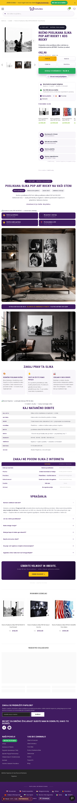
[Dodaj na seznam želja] (23, 611)
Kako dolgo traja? (10, 526)
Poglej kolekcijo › (42, 3)
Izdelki (10, 21)
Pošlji (37, 714)
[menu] (3, 9)
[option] (18, 41)
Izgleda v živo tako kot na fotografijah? (18, 553)
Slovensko (11, 791)
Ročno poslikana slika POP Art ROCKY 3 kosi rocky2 (13, 626)
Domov (4, 21)
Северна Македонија (12, 795)
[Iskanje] (5, 13)
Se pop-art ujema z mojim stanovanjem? (18, 546)
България (28, 795)
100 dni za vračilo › (59, 3)
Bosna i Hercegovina (44, 795)
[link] (13, 687)
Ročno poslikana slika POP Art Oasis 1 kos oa (39, 626)
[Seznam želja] (74, 9)
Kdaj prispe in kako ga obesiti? (14, 532)
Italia (59, 795)
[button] (3, 40)
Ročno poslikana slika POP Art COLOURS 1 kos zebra (64, 626)
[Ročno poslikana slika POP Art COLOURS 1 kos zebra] (64, 609)
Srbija (55, 791)
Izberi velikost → (38, 574)
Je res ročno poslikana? (12, 519)
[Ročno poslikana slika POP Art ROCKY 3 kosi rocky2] (13, 609)
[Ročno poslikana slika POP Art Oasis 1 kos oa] (38, 609)
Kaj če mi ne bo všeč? (11, 539)
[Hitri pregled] (23, 615)
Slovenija (44, 798)
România (66, 791)
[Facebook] (4, 728)
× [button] (30, 799)
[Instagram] (9, 728)
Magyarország (42, 791)
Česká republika (26, 791)
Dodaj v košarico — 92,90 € (57, 71)
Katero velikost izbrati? (12, 503)
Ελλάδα (69, 795)
